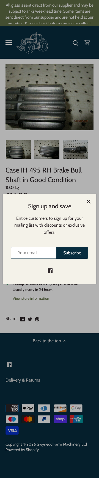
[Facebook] (50, 271)
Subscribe (72, 252)
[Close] (88, 202)
